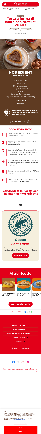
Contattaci (6, 371)
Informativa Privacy (26, 368)
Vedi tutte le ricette (21, 304)
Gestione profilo (11, 369)
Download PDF (19, 122)
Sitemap (27, 371)
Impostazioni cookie (20, 424)
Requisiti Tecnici (20, 369)
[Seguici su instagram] (27, 362)
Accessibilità (21, 371)
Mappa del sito (14, 371)
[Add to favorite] (20, 205)
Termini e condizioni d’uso (31, 369)
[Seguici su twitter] (18, 362)
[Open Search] (5, 4)
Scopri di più (20, 256)
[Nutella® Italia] (20, 4)
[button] (28, 325)
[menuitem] (19, 329)
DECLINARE (20, 428)
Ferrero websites (19, 325)
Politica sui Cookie (19, 419)
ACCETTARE (20, 432)
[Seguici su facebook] (13, 362)
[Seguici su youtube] (22, 362)
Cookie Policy (33, 371)
